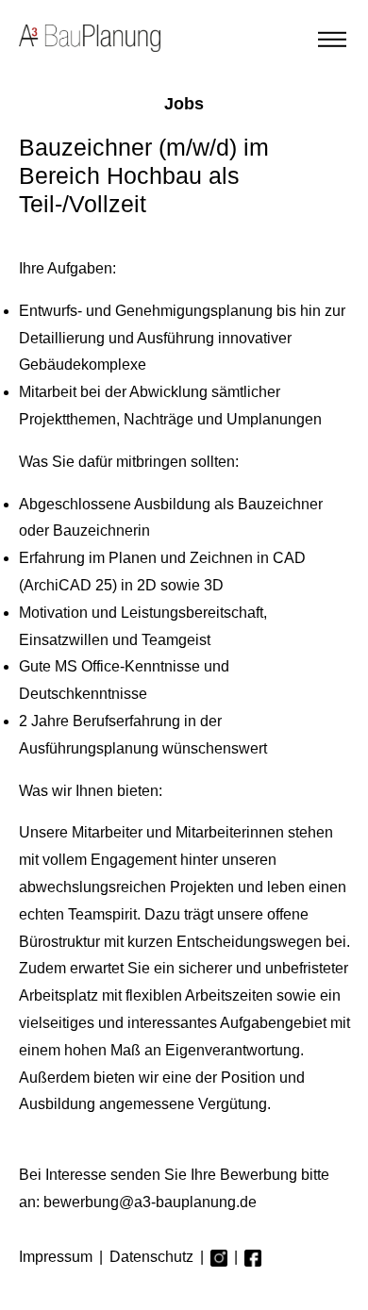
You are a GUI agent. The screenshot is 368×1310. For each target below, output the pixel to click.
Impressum (55, 1257)
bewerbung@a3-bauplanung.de (150, 1202)
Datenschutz (151, 1257)
